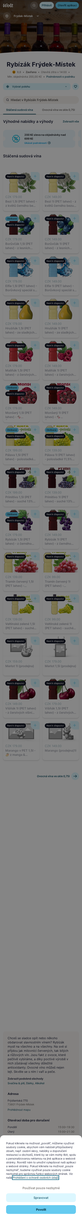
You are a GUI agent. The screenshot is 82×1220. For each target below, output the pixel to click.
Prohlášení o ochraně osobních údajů (35, 1177)
